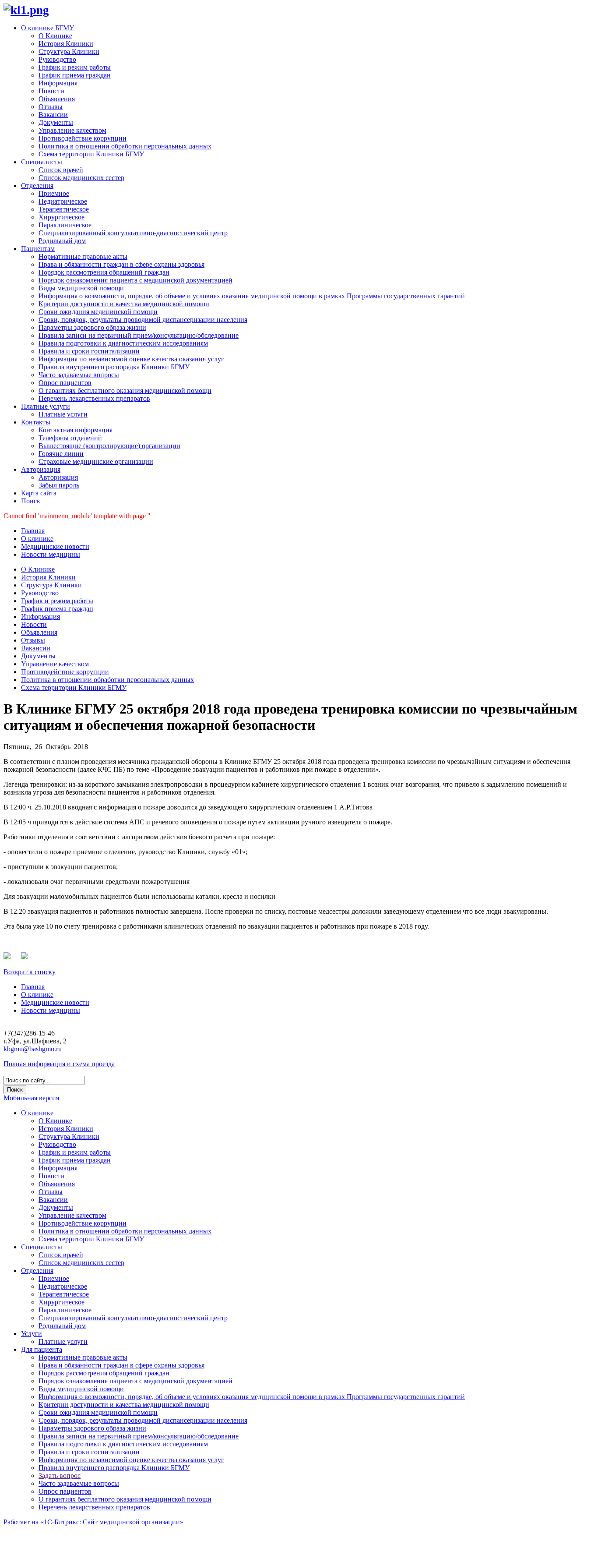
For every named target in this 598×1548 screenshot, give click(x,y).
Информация (58, 83)
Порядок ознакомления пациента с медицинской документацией (135, 280)
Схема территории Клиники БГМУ (91, 154)
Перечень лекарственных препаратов (94, 398)
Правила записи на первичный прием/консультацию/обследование (139, 335)
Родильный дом (62, 240)
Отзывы (51, 106)
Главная (33, 530)
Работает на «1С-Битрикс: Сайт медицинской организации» (93, 1522)
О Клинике (55, 35)
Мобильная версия (31, 1098)
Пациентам (38, 248)
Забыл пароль (59, 485)
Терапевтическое (64, 209)
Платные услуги (45, 406)
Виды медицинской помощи (81, 288)
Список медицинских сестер (81, 177)
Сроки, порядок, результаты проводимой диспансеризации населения (143, 319)
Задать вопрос (60, 1475)
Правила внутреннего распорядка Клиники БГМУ (114, 367)
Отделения (37, 185)
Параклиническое (65, 225)
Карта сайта (38, 493)
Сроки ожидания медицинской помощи (98, 311)
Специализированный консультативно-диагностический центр (133, 233)
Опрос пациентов (65, 382)
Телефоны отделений (70, 438)
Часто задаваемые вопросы (79, 374)
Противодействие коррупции (83, 138)
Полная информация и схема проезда (59, 1063)
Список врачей (61, 169)
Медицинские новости (55, 546)
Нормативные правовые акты (83, 256)
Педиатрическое (63, 201)
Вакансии (53, 114)
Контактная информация (76, 430)
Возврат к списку (30, 971)
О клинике (37, 538)
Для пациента (41, 1349)
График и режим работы (75, 67)
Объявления (57, 98)
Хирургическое (61, 217)
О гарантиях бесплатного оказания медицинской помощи (125, 390)
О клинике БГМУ (47, 28)
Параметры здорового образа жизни (92, 327)
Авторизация (40, 469)
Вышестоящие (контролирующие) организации (109, 445)
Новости (51, 91)
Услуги (31, 1333)
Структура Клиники (69, 51)
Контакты (35, 422)
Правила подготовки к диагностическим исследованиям (123, 343)
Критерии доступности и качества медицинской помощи (124, 303)
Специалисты (41, 162)
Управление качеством (72, 130)
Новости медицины (50, 554)
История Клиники (66, 43)
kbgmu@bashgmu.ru (33, 1049)
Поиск (30, 501)
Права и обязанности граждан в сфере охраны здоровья (121, 264)
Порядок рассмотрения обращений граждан (104, 272)
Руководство (57, 59)
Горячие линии (61, 453)
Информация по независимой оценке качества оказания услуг (131, 359)
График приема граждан (75, 75)
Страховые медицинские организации (96, 461)
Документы (56, 122)
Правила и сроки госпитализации (89, 351)
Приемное (54, 193)
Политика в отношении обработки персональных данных (125, 146)
